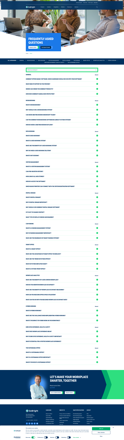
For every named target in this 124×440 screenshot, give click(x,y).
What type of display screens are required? (40, 217)
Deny (101, 436)
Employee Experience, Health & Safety (54, 62)
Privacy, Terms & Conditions (64, 413)
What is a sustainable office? (35, 352)
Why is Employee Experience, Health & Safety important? (44, 336)
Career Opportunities (63, 420)
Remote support (90, 417)
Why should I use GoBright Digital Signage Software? (43, 207)
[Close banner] (113, 427)
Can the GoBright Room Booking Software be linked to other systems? (48, 120)
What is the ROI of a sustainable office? (38, 362)
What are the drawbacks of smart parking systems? (42, 238)
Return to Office (49, 413)
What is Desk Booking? (33, 136)
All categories (12, 60)
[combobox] (62, 69)
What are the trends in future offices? (38, 259)
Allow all (101, 428)
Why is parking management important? (38, 233)
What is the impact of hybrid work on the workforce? (43, 320)
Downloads (61, 422)
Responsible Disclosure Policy (64, 418)
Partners (63, 7)
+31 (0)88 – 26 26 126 (33, 420)
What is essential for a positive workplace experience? (43, 341)
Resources (69, 7)
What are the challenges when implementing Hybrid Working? (46, 315)
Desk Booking (41, 60)
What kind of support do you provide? (38, 84)
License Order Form (91, 419)
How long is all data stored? (35, 176)
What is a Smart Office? (33, 249)
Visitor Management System (78, 417)
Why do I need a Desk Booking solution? (38, 150)
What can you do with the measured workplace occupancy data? (46, 300)
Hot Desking (75, 423)
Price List (61, 424)
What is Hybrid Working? (33, 310)
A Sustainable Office (50, 423)
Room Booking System (77, 415)
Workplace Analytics (99, 60)
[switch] (46, 437)
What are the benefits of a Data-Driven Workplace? (42, 280)
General (21, 60)
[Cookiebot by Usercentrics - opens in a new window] (17, 437)
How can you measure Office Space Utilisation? (41, 295)
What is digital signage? (33, 197)
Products (42, 7)
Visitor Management (53, 60)
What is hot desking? (32, 155)
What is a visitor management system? (38, 166)
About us (76, 7)
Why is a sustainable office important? (38, 357)
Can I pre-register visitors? (34, 171)
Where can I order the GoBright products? (39, 89)
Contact (88, 423)
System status (89, 421)
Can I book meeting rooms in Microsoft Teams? (40, 115)
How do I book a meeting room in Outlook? (39, 125)
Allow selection (101, 432)
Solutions (49, 7)
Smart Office (86, 60)
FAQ (87, 413)
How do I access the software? (35, 181)
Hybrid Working (112, 60)
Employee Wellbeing (50, 419)
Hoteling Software (76, 421)
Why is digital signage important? (36, 202)
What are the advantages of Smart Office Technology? (43, 254)
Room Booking (31, 60)
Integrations (56, 7)
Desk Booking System (77, 413)
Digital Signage (66, 60)
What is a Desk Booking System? (36, 141)
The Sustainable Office (74, 62)
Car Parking (76, 60)
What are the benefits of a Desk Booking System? (41, 145)
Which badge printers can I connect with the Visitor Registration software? (50, 186)
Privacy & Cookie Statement (64, 415)
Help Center (89, 415)
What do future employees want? (36, 264)
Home (27, 53)
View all (96, 74)
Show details (76, 437)
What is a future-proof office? (35, 269)
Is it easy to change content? (35, 212)
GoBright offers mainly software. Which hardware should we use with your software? (54, 79)
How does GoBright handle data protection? (40, 94)
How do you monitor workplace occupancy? (40, 285)
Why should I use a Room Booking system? (39, 110)
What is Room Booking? (33, 105)
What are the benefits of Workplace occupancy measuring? (45, 290)
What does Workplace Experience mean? (39, 331)
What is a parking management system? (38, 228)
